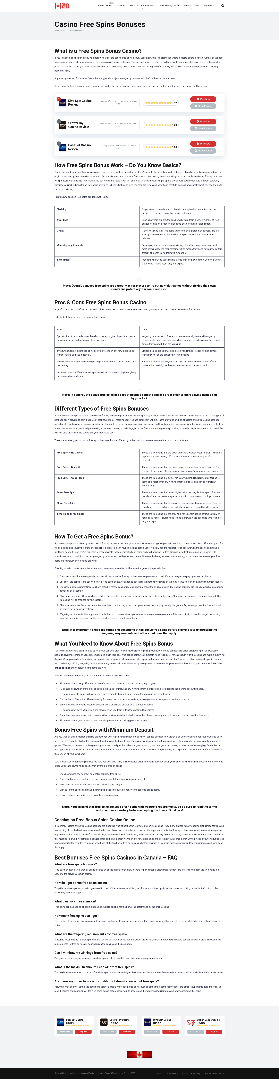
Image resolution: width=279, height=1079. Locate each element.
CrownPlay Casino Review (78, 125)
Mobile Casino (191, 5)
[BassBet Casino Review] (62, 150)
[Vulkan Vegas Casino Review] (191, 1025)
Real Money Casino (170, 5)
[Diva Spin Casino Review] (62, 105)
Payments (209, 5)
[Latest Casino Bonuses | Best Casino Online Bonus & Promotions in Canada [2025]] (62, 5)
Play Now (205, 99)
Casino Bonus (105, 5)
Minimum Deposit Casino (142, 5)
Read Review (205, 106)
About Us (159, 1073)
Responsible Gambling (191, 1073)
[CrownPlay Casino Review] (62, 127)
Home (56, 30)
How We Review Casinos (215, 1073)
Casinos (121, 5)
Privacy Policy (172, 1073)
